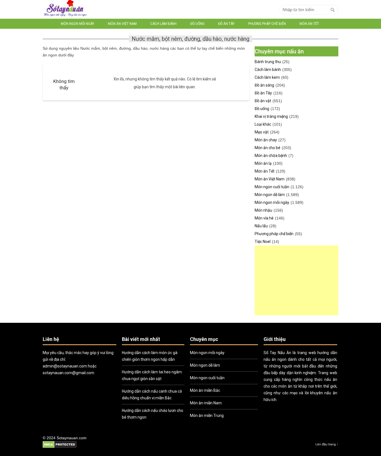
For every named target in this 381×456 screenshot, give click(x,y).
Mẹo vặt (262, 132)
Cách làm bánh (163, 24)
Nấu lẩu (261, 226)
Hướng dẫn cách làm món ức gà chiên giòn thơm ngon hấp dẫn (149, 356)
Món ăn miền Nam (206, 403)
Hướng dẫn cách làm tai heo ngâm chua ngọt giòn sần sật (152, 375)
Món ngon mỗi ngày (77, 24)
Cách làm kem (267, 77)
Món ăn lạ (263, 163)
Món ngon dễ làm (270, 194)
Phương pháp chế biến (267, 24)
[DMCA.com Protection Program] (59, 447)
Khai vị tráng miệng (271, 116)
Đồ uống (197, 24)
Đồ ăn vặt (263, 101)
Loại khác (263, 124)
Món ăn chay (266, 140)
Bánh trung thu (268, 61)
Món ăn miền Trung (207, 415)
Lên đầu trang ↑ (326, 444)
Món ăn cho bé (267, 147)
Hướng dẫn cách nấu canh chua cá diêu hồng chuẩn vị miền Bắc (152, 394)
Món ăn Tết (309, 24)
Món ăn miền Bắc (205, 390)
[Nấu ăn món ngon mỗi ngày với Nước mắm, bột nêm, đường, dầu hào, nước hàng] (65, 9)
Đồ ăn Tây (226, 24)
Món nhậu (263, 210)
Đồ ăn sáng (264, 85)
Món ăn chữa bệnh (271, 155)
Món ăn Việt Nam (122, 24)
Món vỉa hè (264, 218)
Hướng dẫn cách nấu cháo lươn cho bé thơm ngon (152, 413)
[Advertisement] (296, 280)
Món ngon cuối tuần (272, 187)
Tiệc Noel (263, 241)
